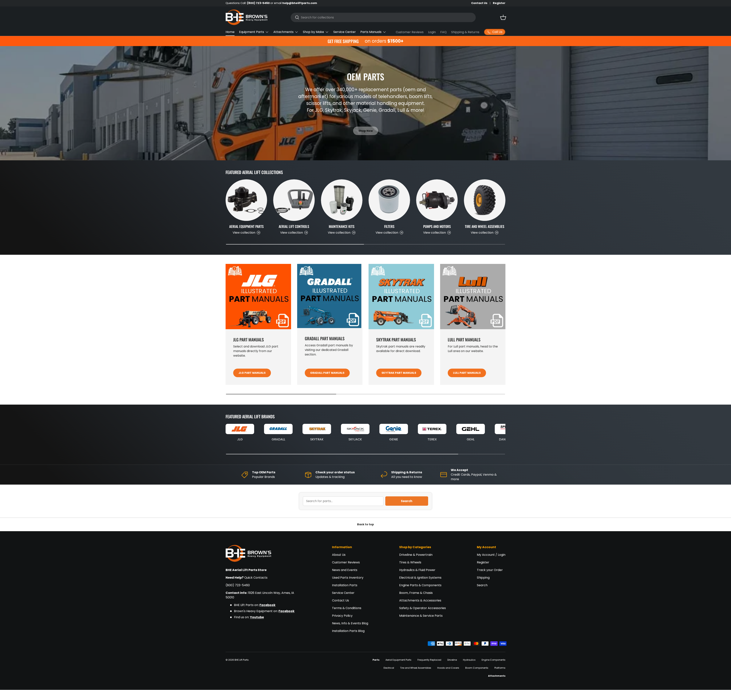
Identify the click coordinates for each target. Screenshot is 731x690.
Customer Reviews (410, 32)
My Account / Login (491, 555)
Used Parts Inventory (347, 577)
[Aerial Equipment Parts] (246, 200)
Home (230, 32)
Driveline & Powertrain (416, 555)
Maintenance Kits (341, 226)
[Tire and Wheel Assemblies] (484, 200)
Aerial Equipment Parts (246, 226)
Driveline (452, 659)
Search (406, 501)
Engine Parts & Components (420, 585)
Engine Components (493, 659)
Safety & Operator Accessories (422, 608)
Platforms (499, 667)
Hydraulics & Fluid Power (417, 570)
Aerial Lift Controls (294, 226)
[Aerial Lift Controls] (294, 200)
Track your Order (490, 570)
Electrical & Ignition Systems (420, 577)
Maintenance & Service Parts (421, 615)
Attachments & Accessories (420, 600)
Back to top (365, 524)
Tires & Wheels (410, 562)
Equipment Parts (251, 32)
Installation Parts (344, 585)
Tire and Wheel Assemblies (484, 226)
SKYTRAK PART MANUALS (398, 373)
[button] (503, 17)
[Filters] (389, 200)
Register (499, 3)
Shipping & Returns (465, 32)
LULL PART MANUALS (467, 373)
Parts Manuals (370, 32)
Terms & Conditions (346, 608)
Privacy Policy (342, 615)
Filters (389, 226)
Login (432, 32)
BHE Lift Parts (242, 659)
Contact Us (479, 3)
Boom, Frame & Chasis (416, 593)
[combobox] (383, 17)
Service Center (344, 32)
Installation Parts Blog (348, 631)
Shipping (483, 577)
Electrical (389, 667)
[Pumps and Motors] (437, 200)
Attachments (283, 32)
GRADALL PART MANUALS (327, 373)
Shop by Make (313, 32)
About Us (339, 555)
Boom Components (476, 667)
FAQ (443, 32)
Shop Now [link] (365, 131)
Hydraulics (469, 659)
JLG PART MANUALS (252, 373)
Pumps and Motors (437, 226)
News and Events (344, 570)
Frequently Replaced (429, 659)
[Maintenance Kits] (341, 200)
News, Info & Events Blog (350, 623)
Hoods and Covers (448, 667)
